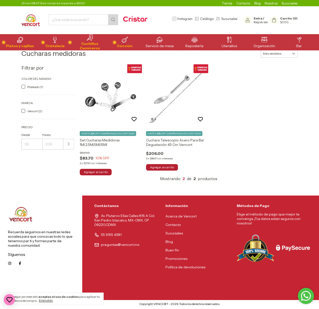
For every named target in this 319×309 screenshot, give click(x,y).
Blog (257, 3)
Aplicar (68, 144)
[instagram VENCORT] (9, 263)
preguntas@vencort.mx (120, 244)
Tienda (227, 3)
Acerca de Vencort (181, 216)
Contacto (243, 3)
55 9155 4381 (111, 234)
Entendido (46, 301)
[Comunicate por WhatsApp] (306, 296)
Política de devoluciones (185, 267)
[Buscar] (113, 19)
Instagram (184, 19)
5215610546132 (61, 286)
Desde (25, 135)
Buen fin (172, 250)
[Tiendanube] (118, 305)
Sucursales (290, 3)
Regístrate (261, 22)
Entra (258, 18)
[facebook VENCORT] (20, 263)
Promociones (176, 258)
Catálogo (207, 19)
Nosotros (271, 3)
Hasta (46, 135)
